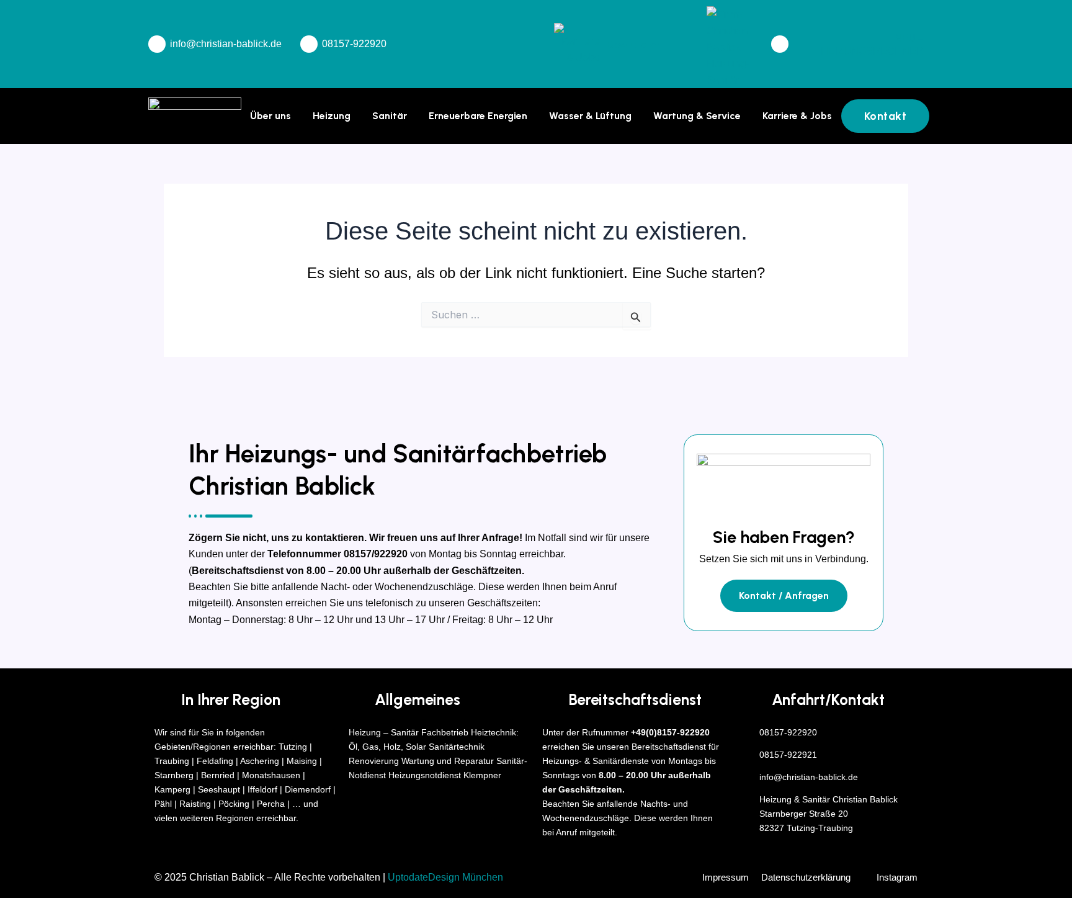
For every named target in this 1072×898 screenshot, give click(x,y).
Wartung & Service (697, 116)
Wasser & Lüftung (590, 116)
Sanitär (389, 116)
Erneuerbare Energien (478, 116)
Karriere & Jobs (797, 116)
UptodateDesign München (445, 877)
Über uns (270, 116)
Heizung (332, 116)
